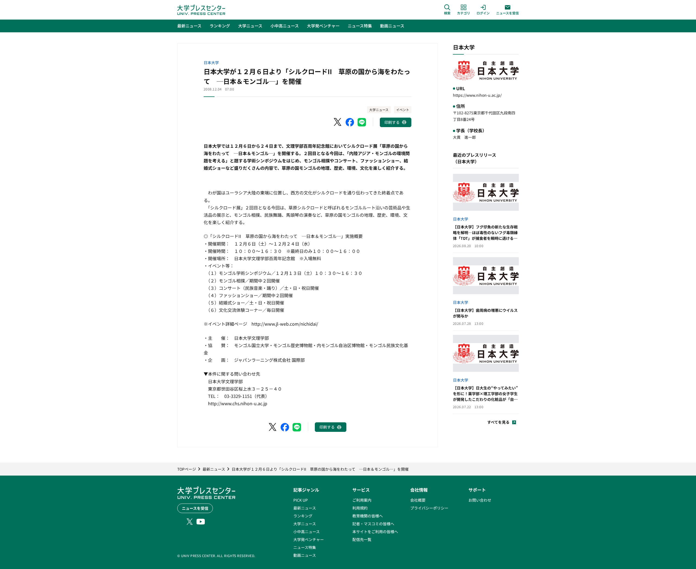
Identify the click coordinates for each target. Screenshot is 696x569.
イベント (402, 109)
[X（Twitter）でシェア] (338, 122)
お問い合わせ (479, 500)
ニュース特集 (304, 547)
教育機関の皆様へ (367, 515)
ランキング (302, 515)
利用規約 (360, 508)
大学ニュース (379, 109)
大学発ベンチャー (308, 539)
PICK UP (300, 500)
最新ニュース (304, 508)
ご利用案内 (361, 500)
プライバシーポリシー (429, 508)
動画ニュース (304, 555)
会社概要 (417, 500)
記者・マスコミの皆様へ (373, 523)
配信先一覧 (361, 539)
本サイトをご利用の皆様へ (375, 531)
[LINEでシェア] (362, 122)
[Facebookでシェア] (350, 122)
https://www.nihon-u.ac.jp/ (477, 95)
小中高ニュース (306, 531)
